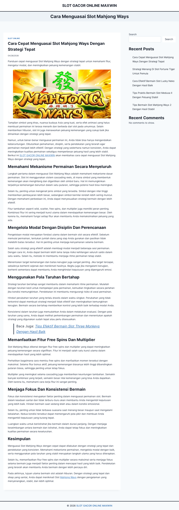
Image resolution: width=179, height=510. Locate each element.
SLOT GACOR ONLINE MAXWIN (94, 505)
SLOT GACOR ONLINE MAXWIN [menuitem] (37, 155)
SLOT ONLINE (14, 38)
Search (133, 34)
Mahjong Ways (68, 477)
